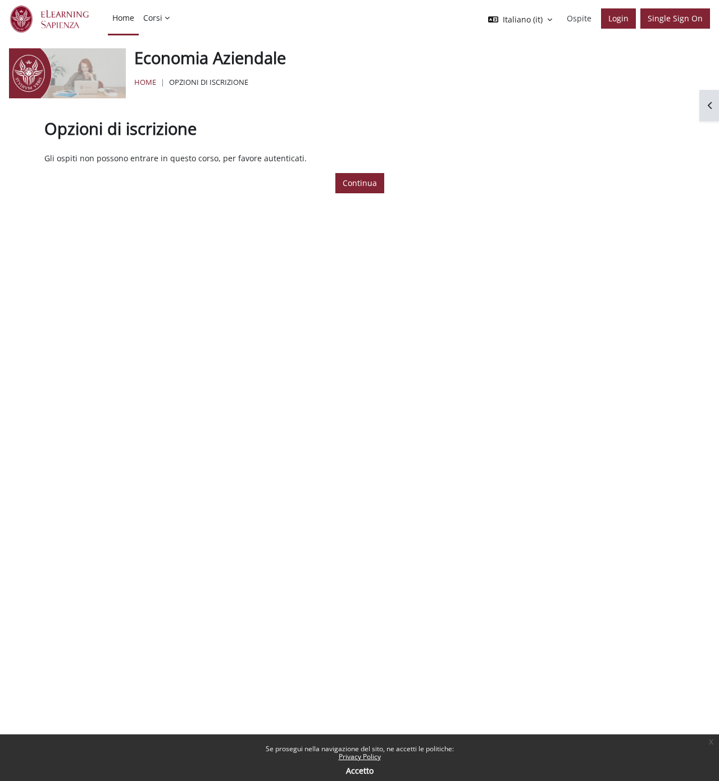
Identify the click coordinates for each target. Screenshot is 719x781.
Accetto (360, 770)
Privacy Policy (360, 756)
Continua (360, 183)
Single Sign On (675, 18)
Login (618, 18)
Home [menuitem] (123, 17)
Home (145, 82)
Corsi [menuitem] (152, 17)
